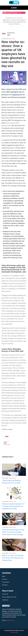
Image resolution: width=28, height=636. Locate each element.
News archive (12, 38)
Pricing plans (5, 582)
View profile (7, 444)
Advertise (4, 585)
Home (15, 18)
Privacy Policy (14, 632)
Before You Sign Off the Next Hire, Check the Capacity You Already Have (13, 558)
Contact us (5, 600)
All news (20, 18)
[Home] (14, 3)
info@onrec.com (10, 620)
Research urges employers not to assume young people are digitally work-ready (13, 506)
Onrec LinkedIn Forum (8, 597)
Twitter (4, 594)
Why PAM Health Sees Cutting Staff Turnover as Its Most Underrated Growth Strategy (13, 532)
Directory (4, 579)
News (3, 576)
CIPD (5, 443)
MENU (14, 8)
